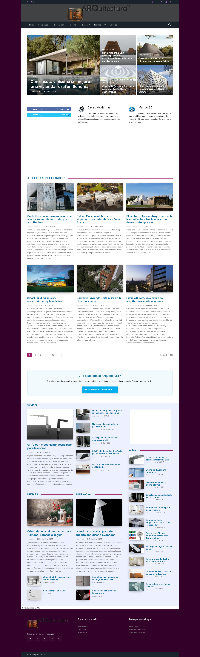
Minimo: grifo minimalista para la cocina (105, 425)
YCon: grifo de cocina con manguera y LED (105, 438)
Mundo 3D (145, 107)
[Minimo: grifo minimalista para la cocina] (83, 428)
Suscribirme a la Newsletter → (100, 389)
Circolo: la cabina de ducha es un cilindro (159, 496)
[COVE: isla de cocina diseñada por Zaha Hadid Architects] (83, 455)
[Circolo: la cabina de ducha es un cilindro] (136, 497)
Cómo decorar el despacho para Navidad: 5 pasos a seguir (49, 533)
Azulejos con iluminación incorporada (104, 592)
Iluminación (99, 25)
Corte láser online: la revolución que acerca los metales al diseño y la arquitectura (49, 219)
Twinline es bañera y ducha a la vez (156, 483)
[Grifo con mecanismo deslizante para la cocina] (50, 424)
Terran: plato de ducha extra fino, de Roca (157, 560)
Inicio (31, 25)
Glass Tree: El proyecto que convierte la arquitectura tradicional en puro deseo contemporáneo (149, 219)
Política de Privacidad (138, 629)
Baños (85, 25)
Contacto (82, 629)
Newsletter (31, 2)
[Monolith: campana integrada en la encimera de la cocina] (83, 414)
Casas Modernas (99, 107)
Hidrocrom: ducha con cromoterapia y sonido (157, 458)
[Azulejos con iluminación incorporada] (83, 595)
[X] (166, 2)
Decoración (59, 25)
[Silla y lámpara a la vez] (34, 595)
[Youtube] (171, 2)
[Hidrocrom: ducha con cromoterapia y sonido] (136, 459)
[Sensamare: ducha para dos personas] (136, 509)
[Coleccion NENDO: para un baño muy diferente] (136, 574)
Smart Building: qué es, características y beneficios (44, 299)
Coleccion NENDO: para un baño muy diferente (158, 572)
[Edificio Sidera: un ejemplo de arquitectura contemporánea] (149, 278)
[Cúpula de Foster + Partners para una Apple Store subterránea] (118, 80)
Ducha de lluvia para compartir (156, 471)
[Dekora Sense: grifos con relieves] (136, 586)
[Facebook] (153, 2)
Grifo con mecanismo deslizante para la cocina (49, 446)
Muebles (113, 25)
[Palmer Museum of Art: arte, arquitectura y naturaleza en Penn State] (100, 197)
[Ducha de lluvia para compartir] (136, 472)
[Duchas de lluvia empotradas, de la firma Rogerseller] (136, 522)
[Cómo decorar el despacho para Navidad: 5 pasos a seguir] (50, 512)
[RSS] (162, 2)
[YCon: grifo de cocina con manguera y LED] (83, 441)
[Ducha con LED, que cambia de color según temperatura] (136, 535)
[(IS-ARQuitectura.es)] (100, 12)
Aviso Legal (134, 627)
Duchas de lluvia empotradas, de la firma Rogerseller (158, 522)
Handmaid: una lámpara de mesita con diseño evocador (95, 533)
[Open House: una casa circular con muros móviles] (155, 50)
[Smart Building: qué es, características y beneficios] (50, 278)
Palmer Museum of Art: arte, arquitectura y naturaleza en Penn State (98, 219)
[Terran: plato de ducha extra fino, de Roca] (136, 561)
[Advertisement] (100, 149)
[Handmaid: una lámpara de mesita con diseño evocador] (99, 512)
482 (52, 355)
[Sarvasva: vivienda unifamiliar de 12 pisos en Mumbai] (100, 278)
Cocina (73, 25)
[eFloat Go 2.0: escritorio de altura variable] (34, 581)
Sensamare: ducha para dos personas (158, 508)
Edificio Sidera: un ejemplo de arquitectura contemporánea (144, 299)
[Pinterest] (157, 2)
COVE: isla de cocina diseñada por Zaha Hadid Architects (107, 452)
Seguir (65, 115)
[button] (169, 25)
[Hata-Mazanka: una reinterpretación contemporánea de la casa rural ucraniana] (118, 50)
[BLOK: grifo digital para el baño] (136, 548)
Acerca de (82, 632)
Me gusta (63, 109)
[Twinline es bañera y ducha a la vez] (136, 484)
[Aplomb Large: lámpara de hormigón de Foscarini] (83, 581)
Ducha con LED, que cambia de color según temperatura (157, 535)
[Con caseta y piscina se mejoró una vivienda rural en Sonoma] (63, 65)
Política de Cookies (137, 632)
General (35, 77)
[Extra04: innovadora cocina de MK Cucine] (83, 468)
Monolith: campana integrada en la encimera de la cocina (107, 411)
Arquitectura (43, 25)
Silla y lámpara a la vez (54, 591)
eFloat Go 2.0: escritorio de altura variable (57, 578)
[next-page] (59, 355)
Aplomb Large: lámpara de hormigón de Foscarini (105, 578)
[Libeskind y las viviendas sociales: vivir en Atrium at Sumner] (155, 80)
